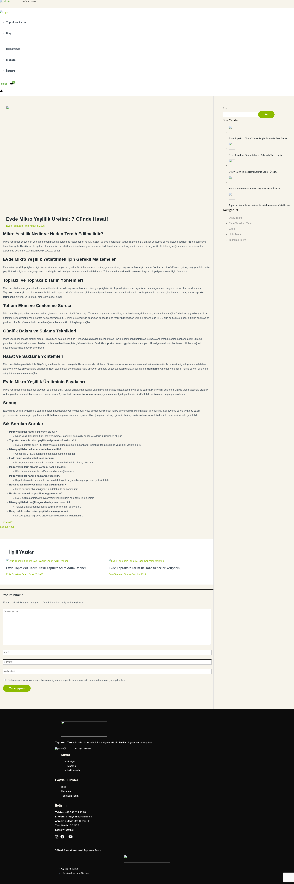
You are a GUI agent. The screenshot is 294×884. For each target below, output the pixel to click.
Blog (63, 786)
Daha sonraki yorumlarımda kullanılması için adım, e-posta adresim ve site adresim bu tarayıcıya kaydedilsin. (67, 680)
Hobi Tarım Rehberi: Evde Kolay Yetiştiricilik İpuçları (255, 188)
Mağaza (71, 766)
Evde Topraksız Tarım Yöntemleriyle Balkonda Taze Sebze (258, 138)
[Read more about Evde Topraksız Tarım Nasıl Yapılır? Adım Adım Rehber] (37, 561)
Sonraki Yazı (8, 526)
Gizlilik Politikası (69, 868)
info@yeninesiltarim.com (79, 816)
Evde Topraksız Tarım (17, 225)
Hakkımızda (73, 770)
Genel (232, 229)
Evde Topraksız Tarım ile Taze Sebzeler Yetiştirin (144, 568)
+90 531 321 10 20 (75, 812)
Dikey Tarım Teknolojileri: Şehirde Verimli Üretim (253, 172)
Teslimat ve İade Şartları (75, 873)
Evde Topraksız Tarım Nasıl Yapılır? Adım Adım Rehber (46, 568)
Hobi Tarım (235, 234)
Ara (225, 108)
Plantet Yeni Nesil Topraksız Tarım (82, 850)
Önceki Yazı (8, 522)
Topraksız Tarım (237, 240)
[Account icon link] (1, 91)
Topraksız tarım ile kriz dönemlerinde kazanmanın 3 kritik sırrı (259, 205)
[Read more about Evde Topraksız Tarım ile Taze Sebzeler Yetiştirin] (136, 561)
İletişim (71, 761)
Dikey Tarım (235, 218)
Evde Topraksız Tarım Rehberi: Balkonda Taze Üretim (256, 155)
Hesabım (66, 791)
